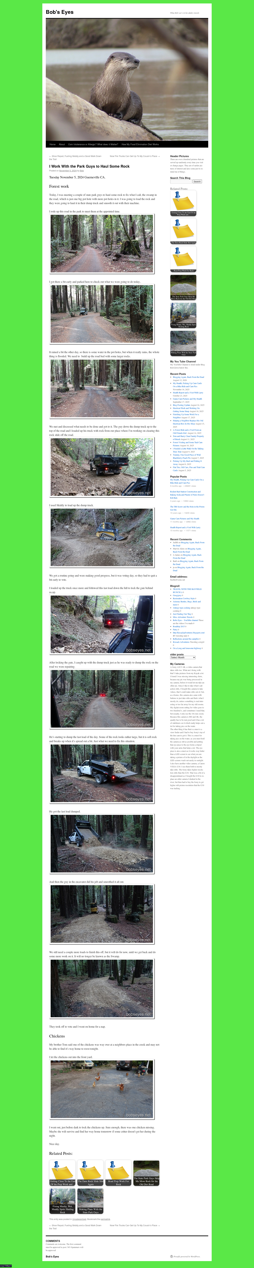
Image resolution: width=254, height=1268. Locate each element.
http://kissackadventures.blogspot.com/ (189, 632)
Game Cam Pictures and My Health (187, 398)
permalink (105, 1219)
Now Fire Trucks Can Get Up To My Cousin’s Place (135, 156)
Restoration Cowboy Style (184, 598)
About (62, 144)
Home (52, 144)
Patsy (175, 629)
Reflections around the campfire (186, 638)
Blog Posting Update (181, 405)
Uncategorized (79, 1219)
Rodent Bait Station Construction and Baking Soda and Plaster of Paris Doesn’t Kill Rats (187, 494)
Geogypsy (177, 595)
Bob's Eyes (60, 11)
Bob (82, 170)
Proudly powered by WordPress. (187, 1256)
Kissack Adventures (181, 641)
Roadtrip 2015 (179, 626)
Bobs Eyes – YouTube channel (185, 620)
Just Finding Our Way (182, 613)
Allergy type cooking (181, 607)
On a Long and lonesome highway (187, 648)
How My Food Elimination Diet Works (140, 144)
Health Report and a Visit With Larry (188, 392)
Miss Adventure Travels (183, 617)
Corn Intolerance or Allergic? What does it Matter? (93, 144)
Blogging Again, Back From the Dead (188, 377)
